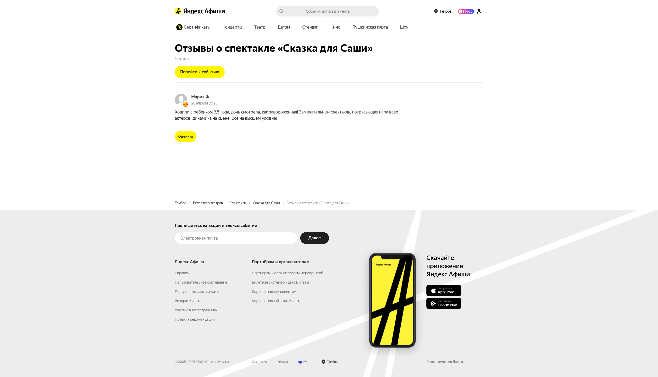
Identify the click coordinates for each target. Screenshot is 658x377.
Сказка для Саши (266, 203)
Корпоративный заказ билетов (278, 301)
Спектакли (238, 203)
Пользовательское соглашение (201, 282)
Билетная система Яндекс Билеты (280, 282)
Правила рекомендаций (195, 319)
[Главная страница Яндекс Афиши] (178, 11)
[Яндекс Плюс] (466, 11)
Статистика (260, 362)
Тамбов (180, 203)
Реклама (283, 362)
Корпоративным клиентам (274, 292)
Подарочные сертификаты (197, 292)
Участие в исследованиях (196, 310)
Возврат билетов (189, 301)
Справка (182, 273)
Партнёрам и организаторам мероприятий (287, 273)
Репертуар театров (208, 203)
